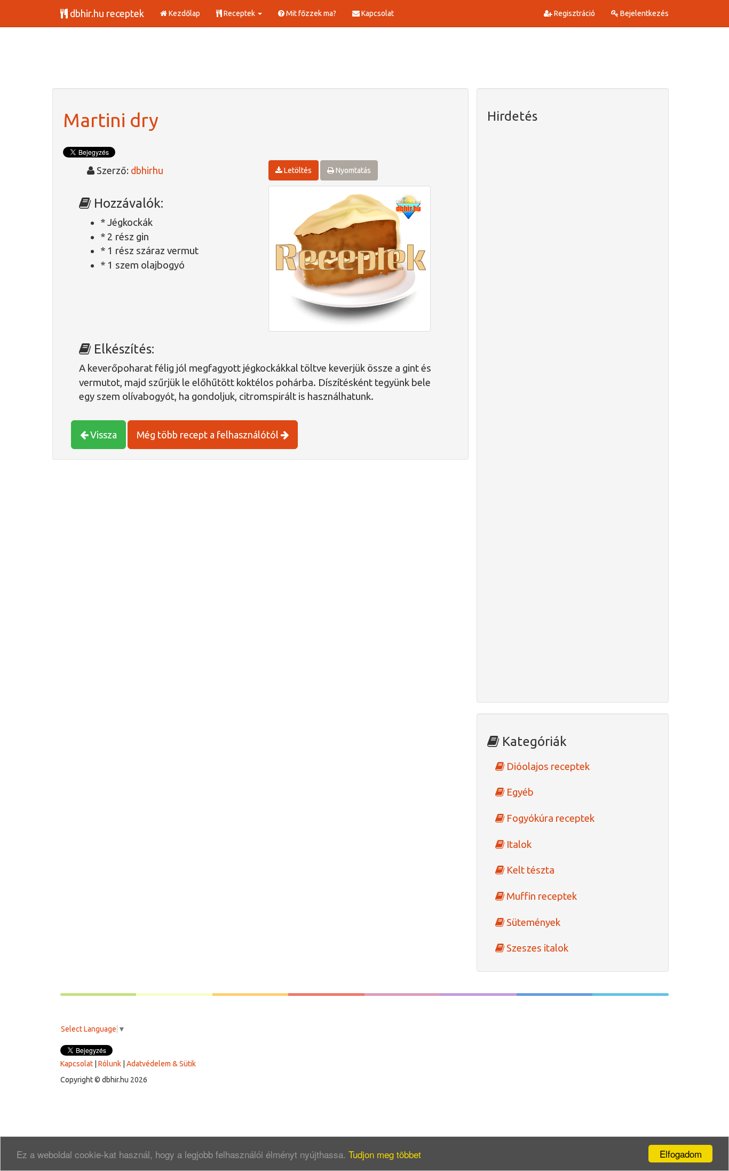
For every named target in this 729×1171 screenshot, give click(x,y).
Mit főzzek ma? (310, 13)
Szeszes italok (536, 948)
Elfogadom (681, 1153)
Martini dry (111, 120)
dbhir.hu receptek (106, 13)
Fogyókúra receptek (549, 818)
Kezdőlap (183, 13)
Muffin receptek (540, 896)
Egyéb (519, 792)
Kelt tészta (529, 870)
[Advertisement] (246, 61)
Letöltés (297, 170)
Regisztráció (573, 13)
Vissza (102, 434)
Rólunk (109, 1063)
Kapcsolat (377, 13)
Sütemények (532, 922)
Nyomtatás (352, 170)
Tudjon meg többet (384, 1154)
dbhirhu (147, 170)
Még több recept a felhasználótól (209, 434)
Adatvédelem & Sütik (161, 1063)
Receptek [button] (239, 13)
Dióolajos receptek (547, 766)
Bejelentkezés (644, 13)
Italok (518, 844)
